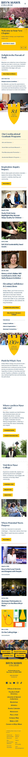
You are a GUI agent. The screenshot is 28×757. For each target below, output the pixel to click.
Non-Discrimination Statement (10, 742)
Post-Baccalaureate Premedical (10, 152)
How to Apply (6, 651)
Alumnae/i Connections (10, 329)
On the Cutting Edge (9, 632)
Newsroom (14, 711)
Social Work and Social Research (11, 147)
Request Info (8, 489)
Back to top (26, 659)
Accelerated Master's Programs (10, 157)
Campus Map (14, 718)
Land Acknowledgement (19, 747)
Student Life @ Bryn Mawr (11, 307)
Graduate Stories (9, 430)
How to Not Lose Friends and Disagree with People (11, 570)
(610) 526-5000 (14, 675)
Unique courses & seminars (9, 81)
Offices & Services (14, 688)
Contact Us (14, 677)
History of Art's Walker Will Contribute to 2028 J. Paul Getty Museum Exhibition (11, 275)
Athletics (14, 705)
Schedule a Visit (8, 484)
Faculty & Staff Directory (14, 693)
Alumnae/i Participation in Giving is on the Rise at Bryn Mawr (12, 603)
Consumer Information (9, 746)
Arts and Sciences (7, 142)
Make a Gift (14, 721)
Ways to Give (20, 655)
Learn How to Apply (8, 43)
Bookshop (14, 702)
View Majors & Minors (9, 74)
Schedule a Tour (8, 655)
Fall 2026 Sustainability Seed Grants (12, 245)
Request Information (20, 651)
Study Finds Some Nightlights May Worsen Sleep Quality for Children (11, 215)
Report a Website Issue (17, 736)
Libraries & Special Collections (14, 698)
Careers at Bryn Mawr (14, 724)
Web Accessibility (18, 743)
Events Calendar (14, 708)
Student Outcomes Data (11, 435)
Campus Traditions (8, 323)
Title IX (16, 740)
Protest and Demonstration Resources (10, 736)
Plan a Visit (14, 714)
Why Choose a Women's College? (14, 313)
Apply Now (7, 495)
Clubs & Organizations (9, 326)
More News (6, 183)
